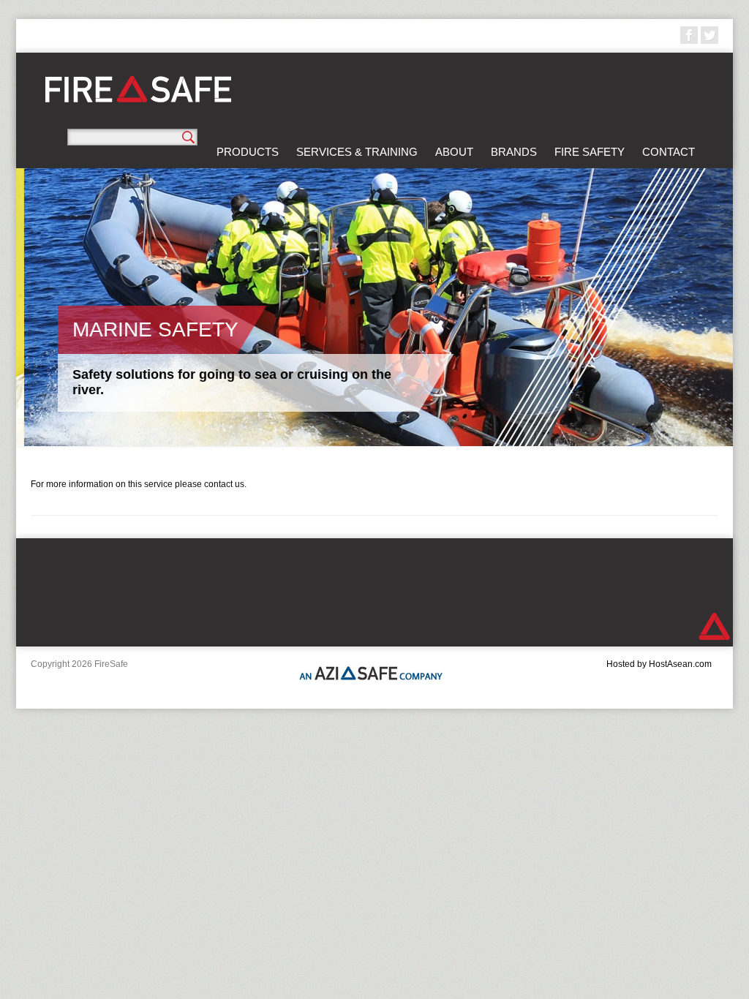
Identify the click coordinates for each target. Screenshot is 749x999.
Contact (668, 151)
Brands (514, 151)
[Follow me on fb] (689, 35)
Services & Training (357, 151)
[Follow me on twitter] (709, 35)
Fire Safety (589, 151)
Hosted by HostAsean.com (659, 664)
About (454, 151)
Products (248, 151)
